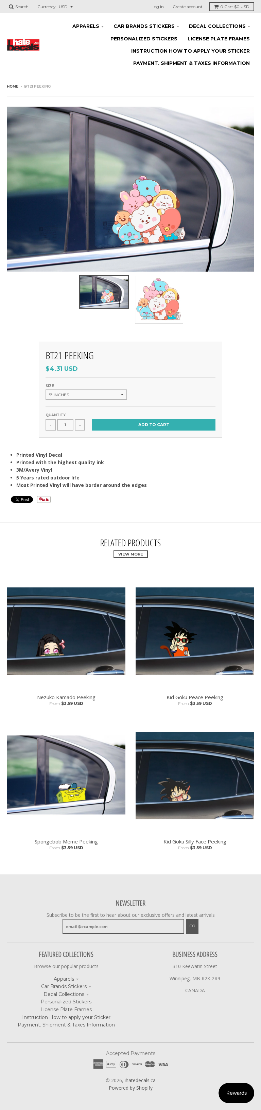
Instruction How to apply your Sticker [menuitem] (190, 51)
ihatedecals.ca (140, 1080)
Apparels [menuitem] (85, 26)
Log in (158, 6)
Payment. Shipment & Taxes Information (66, 1025)
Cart (234, 6)
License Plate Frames (66, 1009)
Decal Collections (64, 994)
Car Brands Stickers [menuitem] (144, 26)
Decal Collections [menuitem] (217, 26)
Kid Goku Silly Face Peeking (194, 841)
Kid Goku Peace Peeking (195, 697)
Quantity (56, 415)
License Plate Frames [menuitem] (219, 39)
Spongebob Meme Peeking (66, 841)
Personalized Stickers (66, 1002)
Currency (46, 6)
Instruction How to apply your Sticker (66, 1017)
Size (50, 386)
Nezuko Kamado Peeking (66, 697)
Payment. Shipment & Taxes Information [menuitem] (191, 63)
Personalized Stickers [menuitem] (143, 39)
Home (12, 86)
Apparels (64, 979)
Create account (188, 6)
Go (192, 926)
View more (130, 554)
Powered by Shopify (131, 1088)
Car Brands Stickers (64, 986)
